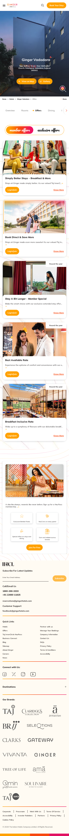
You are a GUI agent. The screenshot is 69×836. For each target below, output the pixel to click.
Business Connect (10, 638)
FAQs (42, 642)
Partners (41, 816)
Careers (6, 654)
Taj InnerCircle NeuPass (12, 634)
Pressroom (20, 811)
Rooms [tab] (24, 110)
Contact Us (44, 638)
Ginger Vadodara (23, 99)
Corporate (7, 811)
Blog (4, 642)
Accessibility (45, 654)
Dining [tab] (51, 110)
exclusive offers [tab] (48, 130)
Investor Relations (25, 816)
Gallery (46, 81)
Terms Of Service (53, 811)
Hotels (11, 99)
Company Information (49, 634)
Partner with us (46, 627)
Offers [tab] (38, 110)
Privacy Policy (45, 646)
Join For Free (34, 547)
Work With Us (35, 811)
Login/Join (12, 190)
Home (4, 99)
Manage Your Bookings (49, 631)
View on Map (28, 81)
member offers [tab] (20, 130)
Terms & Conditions (48, 650)
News (5, 658)
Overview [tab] (10, 110)
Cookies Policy (8, 820)
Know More (59, 190)
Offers (5, 631)
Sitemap (6, 646)
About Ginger (8, 650)
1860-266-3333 (11, 591)
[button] (34, 686)
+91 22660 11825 (11, 594)
